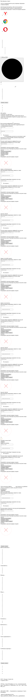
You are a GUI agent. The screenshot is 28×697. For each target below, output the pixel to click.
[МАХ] (4, 110)
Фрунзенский (6, 589)
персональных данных (12, 489)
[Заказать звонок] (12, 70)
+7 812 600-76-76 (4, 56)
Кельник (11, 680)
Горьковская (6, 599)
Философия (6, 41)
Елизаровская (6, 595)
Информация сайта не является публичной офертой (13, 676)
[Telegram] (4, 107)
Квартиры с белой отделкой (9, 655)
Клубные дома (6, 646)
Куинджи (5, 557)
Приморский (6, 587)
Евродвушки (6, 633)
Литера (5, 559)
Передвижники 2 (7, 549)
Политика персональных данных (8, 675)
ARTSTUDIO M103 (7, 571)
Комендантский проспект (9, 601)
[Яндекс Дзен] (4, 666)
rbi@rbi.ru (11, 688)
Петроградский (6, 586)
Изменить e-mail (4, 154)
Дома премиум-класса (8, 643)
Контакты (5, 46)
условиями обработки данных (16, 183)
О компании (6, 40)
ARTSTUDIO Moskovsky (9, 572)
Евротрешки (6, 634)
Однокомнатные (7, 628)
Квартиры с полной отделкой (10, 657)
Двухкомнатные (7, 629)
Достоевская (6, 606)
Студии (5, 627)
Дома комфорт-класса (8, 641)
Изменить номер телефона (6, 198)
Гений (4, 554)
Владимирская (6, 605)
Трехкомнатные (7, 630)
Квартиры (5, 638)
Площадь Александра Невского (10, 600)
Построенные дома (10, 52)
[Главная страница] (7, 36)
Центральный (6, 588)
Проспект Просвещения (8, 614)
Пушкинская (6, 607)
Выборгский (6, 581)
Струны (5, 558)
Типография (6, 569)
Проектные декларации (11, 51)
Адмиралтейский (7, 578)
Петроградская (6, 596)
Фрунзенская (6, 603)
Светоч (5, 568)
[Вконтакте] (4, 105)
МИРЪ (4, 560)
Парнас (5, 612)
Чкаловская (6, 609)
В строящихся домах (8, 622)
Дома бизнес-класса (7, 642)
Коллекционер (6, 553)
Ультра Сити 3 (6, 563)
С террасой (5, 653)
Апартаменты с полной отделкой (11, 654)
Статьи (2, 678)
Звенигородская (7, 604)
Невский (5, 584)
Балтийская (6, 615)
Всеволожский (6, 579)
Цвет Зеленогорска (7, 552)
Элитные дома (6, 645)
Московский (6, 583)
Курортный (6, 582)
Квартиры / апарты (7, 42)
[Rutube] (4, 109)
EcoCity (5, 562)
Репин (4, 570)
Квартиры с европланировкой (10, 658)
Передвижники (6, 551)
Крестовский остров (8, 611)
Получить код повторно (6, 151)
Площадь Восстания (8, 594)
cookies (13, 486)
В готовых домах (7, 621)
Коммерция (6, 43)
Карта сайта (3, 681)
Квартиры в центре (7, 577)
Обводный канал (7, 610)
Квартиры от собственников (9, 659)
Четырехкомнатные (7, 631)
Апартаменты (6, 640)
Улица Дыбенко (7, 616)
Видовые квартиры (7, 650)
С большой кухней (7, 652)
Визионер (5, 556)
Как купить (6, 45)
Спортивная (6, 598)
